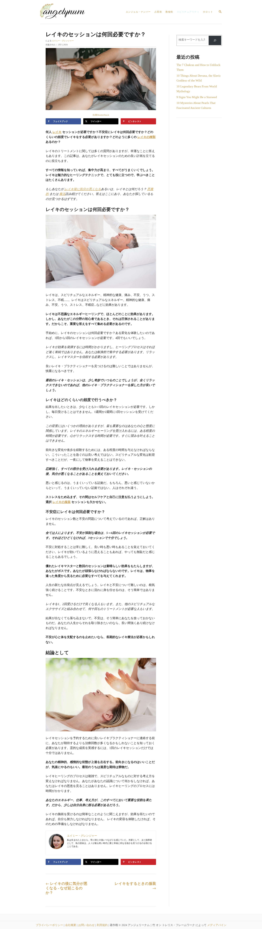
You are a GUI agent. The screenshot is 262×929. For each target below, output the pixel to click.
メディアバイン (216, 925)
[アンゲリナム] (65, 12)
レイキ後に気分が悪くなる (82, 189)
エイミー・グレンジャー (63, 41)
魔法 (62, 194)
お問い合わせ (86, 925)
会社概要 (71, 925)
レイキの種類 (146, 137)
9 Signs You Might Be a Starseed (196, 97)
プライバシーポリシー (50, 925)
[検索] (215, 40)
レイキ (57, 132)
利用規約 (102, 925)
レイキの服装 (61, 502)
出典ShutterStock (101, 115)
